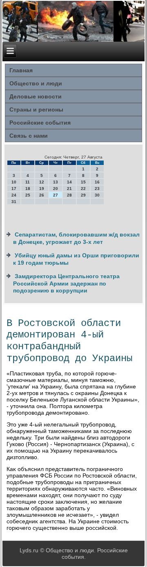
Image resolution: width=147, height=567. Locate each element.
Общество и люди (35, 83)
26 (41, 195)
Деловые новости (35, 96)
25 (27, 195)
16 (97, 182)
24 (13, 195)
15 (83, 182)
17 (13, 188)
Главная (21, 70)
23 (97, 188)
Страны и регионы (36, 109)
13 (55, 182)
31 (13, 201)
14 (69, 182)
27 (55, 195)
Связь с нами (28, 135)
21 (69, 188)
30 (97, 195)
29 (83, 195)
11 (27, 182)
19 (41, 188)
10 (13, 182)
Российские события (40, 122)
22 (83, 188)
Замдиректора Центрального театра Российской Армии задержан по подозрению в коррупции (66, 283)
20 (55, 188)
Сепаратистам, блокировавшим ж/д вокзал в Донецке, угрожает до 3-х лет (76, 238)
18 (27, 188)
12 (41, 182)
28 (69, 195)
